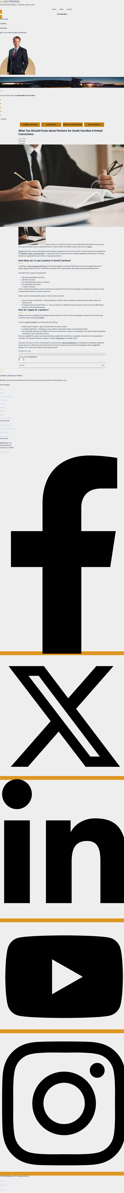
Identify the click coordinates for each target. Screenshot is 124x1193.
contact (94, 345)
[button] (62, 14)
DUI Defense (51, 124)
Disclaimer (3, 1180)
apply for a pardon (31, 322)
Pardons (21, 251)
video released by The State (37, 266)
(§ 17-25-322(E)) (39, 317)
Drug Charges (94, 124)
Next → (104, 365)
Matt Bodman (33, 357)
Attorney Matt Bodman (69, 343)
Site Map (3, 1189)
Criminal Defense (30, 124)
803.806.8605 (4, 452)
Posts (26, 351)
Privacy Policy (4, 1185)
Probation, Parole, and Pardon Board (33, 253)
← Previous (21, 365)
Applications (60, 338)
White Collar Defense (72, 124)
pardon (89, 247)
